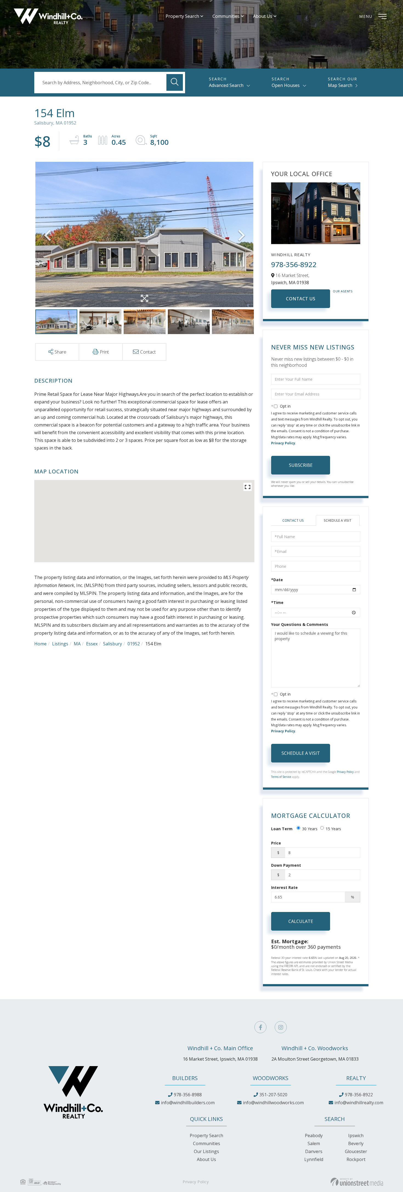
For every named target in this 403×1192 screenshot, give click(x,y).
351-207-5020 (273, 1095)
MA (77, 644)
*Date (277, 579)
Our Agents (343, 291)
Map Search (340, 85)
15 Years (333, 828)
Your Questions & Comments (299, 624)
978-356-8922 (294, 264)
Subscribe (301, 465)
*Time (277, 602)
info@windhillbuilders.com (188, 1103)
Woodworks (270, 1078)
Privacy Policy (283, 443)
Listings (60, 644)
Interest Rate (284, 887)
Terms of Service (281, 777)
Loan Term (282, 828)
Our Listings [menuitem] (206, 1151)
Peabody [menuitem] (314, 1135)
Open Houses (286, 85)
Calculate (300, 921)
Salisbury (112, 644)
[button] (174, 82)
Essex (92, 644)
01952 (133, 644)
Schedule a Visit (337, 520)
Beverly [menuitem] (356, 1143)
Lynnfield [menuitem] (313, 1159)
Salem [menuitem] (314, 1143)
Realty (356, 1078)
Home (40, 644)
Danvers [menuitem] (313, 1151)
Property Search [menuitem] (182, 16)
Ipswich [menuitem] (356, 1135)
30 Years (309, 828)
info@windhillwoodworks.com (273, 1103)
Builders (185, 1078)
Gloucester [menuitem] (356, 1151)
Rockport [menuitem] (356, 1159)
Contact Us (300, 299)
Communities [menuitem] (226, 16)
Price (276, 843)
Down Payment (286, 865)
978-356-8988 (188, 1095)
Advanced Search (226, 85)
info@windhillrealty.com (358, 1103)
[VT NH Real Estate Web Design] (357, 1182)
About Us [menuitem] (262, 16)
